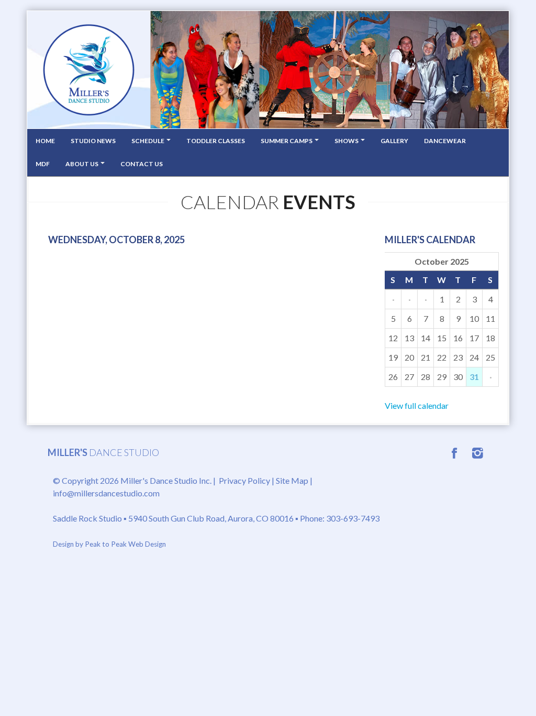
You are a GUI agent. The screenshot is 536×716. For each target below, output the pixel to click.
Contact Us (141, 164)
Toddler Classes (215, 141)
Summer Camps (287, 141)
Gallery (394, 141)
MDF (43, 164)
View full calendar (417, 405)
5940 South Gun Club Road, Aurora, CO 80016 (211, 518)
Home (45, 141)
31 (474, 377)
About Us (82, 164)
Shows (347, 141)
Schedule (148, 141)
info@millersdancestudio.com (106, 493)
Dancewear (445, 141)
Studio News (93, 141)
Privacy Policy (244, 480)
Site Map (292, 480)
